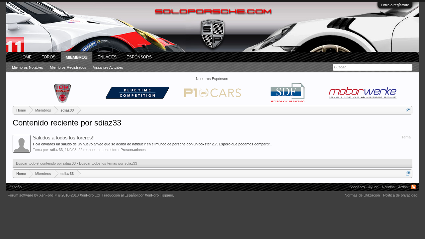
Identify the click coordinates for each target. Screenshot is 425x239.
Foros (48, 57)
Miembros (76, 57)
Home (26, 57)
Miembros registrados (68, 67)
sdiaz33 (56, 150)
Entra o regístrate (395, 5)
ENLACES (107, 57)
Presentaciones (133, 150)
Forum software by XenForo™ (54, 195)
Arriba (403, 187)
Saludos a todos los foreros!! (64, 137)
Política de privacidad (400, 195)
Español (15, 187)
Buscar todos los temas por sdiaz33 (108, 163)
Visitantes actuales (108, 67)
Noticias (388, 187)
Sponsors (357, 187)
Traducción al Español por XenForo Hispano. (138, 195)
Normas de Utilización (362, 195)
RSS (413, 187)
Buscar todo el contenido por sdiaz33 (46, 163)
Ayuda (373, 187)
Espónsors (139, 57)
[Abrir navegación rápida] (408, 110)
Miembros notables (27, 67)
